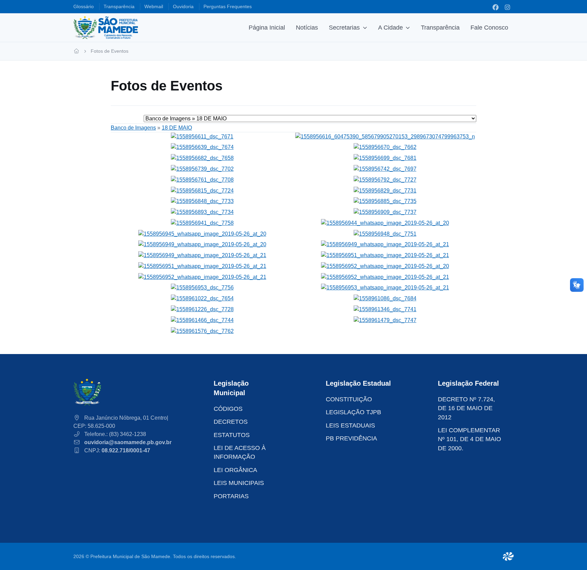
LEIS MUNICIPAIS (239, 483)
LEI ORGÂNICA (235, 470)
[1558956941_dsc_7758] (202, 222)
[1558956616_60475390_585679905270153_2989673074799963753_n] (385, 136)
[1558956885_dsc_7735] (385, 201)
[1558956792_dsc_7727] (385, 179)
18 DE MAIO (177, 128)
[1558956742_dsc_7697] (385, 168)
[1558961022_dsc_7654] (202, 298)
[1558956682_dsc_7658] (202, 158)
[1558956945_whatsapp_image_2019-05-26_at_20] (202, 233)
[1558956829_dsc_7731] (385, 190)
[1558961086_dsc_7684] (385, 298)
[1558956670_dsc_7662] (385, 147)
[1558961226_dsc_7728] (202, 309)
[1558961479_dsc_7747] (385, 320)
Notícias (307, 27)
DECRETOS (231, 421)
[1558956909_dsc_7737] (385, 212)
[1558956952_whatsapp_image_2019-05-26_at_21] (202, 277)
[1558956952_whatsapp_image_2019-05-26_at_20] (385, 266)
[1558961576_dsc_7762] (202, 331)
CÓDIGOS (228, 408)
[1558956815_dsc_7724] (202, 190)
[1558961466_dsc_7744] (202, 320)
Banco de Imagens (133, 128)
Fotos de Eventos (109, 51)
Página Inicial (267, 27)
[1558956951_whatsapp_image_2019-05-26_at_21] (385, 255)
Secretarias (344, 27)
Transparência (440, 27)
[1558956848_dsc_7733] (202, 201)
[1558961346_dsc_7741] (385, 309)
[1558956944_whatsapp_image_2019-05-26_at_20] (385, 222)
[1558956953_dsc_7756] (202, 287)
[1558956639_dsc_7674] (202, 147)
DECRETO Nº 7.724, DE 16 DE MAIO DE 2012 (466, 408)
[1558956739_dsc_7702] (202, 168)
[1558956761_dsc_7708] (202, 179)
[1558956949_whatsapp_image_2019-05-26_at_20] (202, 244)
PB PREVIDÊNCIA (351, 438)
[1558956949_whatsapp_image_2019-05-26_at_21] (385, 244)
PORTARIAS (231, 496)
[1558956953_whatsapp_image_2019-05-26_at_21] (385, 287)
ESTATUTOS (232, 435)
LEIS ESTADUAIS (350, 425)
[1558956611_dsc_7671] (202, 136)
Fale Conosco (489, 27)
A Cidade (390, 27)
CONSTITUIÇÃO (349, 399)
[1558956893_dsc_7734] (202, 212)
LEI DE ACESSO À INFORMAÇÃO (240, 452)
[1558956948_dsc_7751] (385, 233)
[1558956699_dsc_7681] (385, 158)
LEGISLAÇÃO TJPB (353, 412)
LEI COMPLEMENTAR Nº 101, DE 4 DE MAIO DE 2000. (469, 439)
